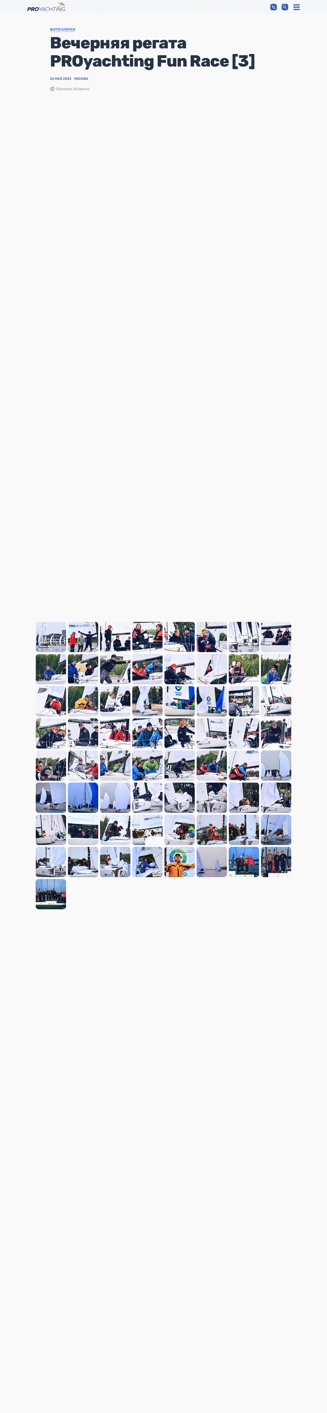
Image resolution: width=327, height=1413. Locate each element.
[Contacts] (273, 7)
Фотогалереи (62, 29)
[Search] (285, 7)
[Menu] (296, 7)
